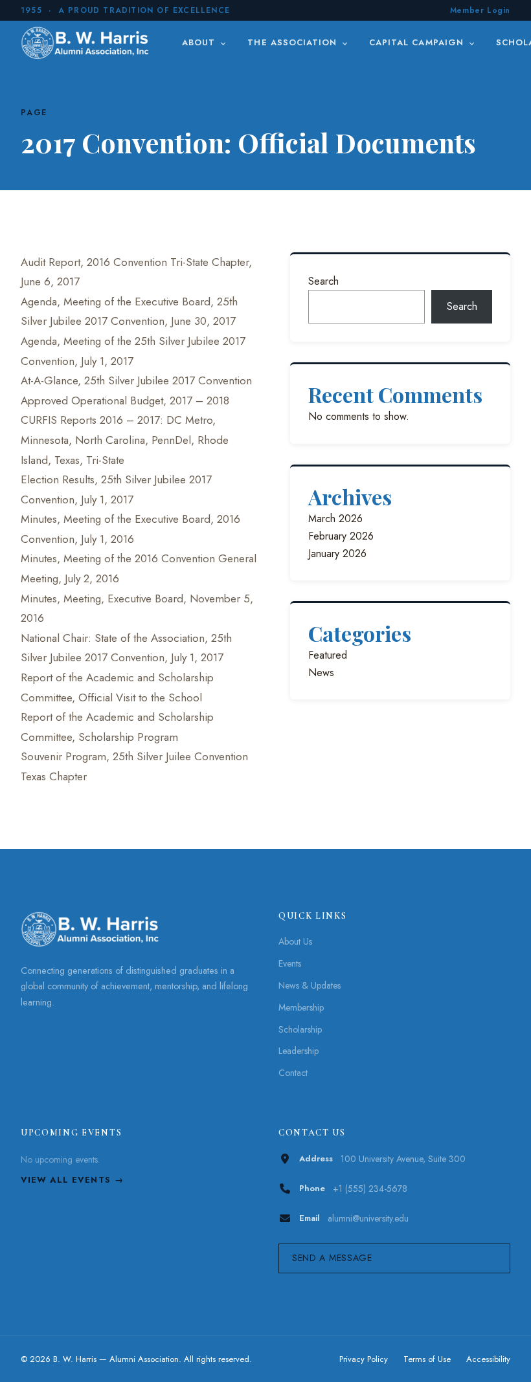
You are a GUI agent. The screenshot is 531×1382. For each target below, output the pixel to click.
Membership (301, 1007)
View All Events (66, 1180)
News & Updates (309, 985)
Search (323, 281)
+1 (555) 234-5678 (370, 1188)
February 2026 (341, 536)
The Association (293, 42)
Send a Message (332, 1257)
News (321, 672)
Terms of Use (427, 1359)
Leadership (298, 1050)
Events (289, 963)
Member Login (480, 10)
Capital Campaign (418, 42)
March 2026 (335, 518)
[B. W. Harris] (86, 43)
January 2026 (337, 553)
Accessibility (488, 1359)
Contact (293, 1072)
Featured (327, 655)
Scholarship (300, 1029)
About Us (295, 941)
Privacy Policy (363, 1359)
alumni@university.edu (368, 1218)
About (200, 42)
